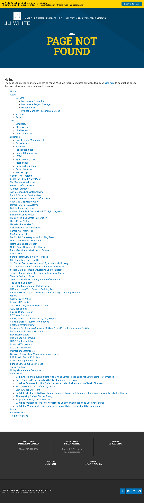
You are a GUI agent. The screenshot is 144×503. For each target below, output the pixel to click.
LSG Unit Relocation (20, 347)
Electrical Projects (19, 334)
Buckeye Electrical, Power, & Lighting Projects (34, 318)
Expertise (39, 18)
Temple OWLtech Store (22, 276)
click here (109, 83)
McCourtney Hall (18, 234)
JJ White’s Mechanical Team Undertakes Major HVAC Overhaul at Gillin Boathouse (58, 406)
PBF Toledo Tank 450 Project (25, 357)
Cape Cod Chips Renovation (24, 201)
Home (13, 91)
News (61, 18)
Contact (70, 18)
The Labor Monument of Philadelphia (29, 286)
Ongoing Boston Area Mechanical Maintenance (34, 354)
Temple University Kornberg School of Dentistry (35, 279)
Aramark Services (19, 188)
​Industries (21, 114)
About (28, 18)
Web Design (33, 492)
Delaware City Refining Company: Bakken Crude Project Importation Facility (49, 328)
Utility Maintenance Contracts (25, 370)
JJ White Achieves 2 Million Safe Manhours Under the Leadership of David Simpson (59, 383)
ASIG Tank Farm (18, 308)
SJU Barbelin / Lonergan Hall (25, 260)
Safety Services (24, 169)
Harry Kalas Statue (19, 221)
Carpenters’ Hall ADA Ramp (24, 204)
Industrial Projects (19, 302)
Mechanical (22, 162)
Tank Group (22, 172)
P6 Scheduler (28, 107)
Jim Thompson (24, 133)
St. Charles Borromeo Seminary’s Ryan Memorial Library (39, 263)
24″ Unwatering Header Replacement (29, 305)
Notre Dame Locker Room (23, 243)
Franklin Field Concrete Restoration (28, 217)
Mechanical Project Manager (36, 104)
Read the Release (131, 4)
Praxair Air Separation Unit (24, 360)
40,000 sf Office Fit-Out (22, 185)
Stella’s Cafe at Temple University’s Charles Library (36, 269)
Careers (20, 97)
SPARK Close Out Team (28, 389)
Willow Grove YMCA (20, 299)
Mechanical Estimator (32, 101)
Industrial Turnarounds (22, 344)
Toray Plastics (17, 367)
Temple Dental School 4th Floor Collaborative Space (37, 273)
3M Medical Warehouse (22, 182)
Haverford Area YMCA (21, 224)
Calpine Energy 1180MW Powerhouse (29, 321)
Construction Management (30, 140)
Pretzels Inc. (16, 253)
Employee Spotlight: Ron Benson (33, 399)
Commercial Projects (21, 175)
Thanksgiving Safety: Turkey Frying (34, 396)
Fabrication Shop (24, 149)
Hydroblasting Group (26, 159)
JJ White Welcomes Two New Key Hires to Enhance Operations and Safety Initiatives (60, 402)
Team (13, 120)
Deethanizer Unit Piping (22, 324)
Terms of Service (19, 415)
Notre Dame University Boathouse (27, 247)
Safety (19, 117)
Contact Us (45, 490)
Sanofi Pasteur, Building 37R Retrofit (29, 256)
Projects (51, 18)
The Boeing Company (21, 282)
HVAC (19, 156)
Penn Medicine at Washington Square (29, 250)
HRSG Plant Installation (22, 341)
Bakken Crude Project (21, 312)
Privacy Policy (17, 412)
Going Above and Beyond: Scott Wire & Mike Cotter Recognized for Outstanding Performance (65, 376)
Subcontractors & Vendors (91, 18)
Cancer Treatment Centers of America (30, 198)
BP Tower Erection (19, 315)
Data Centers (22, 143)
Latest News (16, 373)
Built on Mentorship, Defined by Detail (35, 386)
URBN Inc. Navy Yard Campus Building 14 (31, 289)
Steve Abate (22, 127)
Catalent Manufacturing (22, 208)
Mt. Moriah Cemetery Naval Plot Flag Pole (32, 237)
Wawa (13, 295)
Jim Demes (22, 130)
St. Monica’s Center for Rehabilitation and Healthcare (37, 266)
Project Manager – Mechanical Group (40, 110)
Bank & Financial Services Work (26, 195)
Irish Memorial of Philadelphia (25, 227)
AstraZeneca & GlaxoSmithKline (26, 192)
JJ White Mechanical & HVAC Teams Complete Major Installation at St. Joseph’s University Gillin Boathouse (71, 393)
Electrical (20, 146)
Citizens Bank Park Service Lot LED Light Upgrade (36, 211)
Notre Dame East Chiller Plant (25, 240)
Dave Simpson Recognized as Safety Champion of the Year (46, 380)
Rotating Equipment (26, 166)
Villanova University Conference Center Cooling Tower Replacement (45, 292)
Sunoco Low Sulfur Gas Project (26, 363)
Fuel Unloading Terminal (22, 337)
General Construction (27, 153)
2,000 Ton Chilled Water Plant (25, 179)
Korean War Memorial (21, 230)
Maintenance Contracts (22, 350)
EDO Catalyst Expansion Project (26, 331)
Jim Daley (21, 123)
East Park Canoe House (22, 214)
